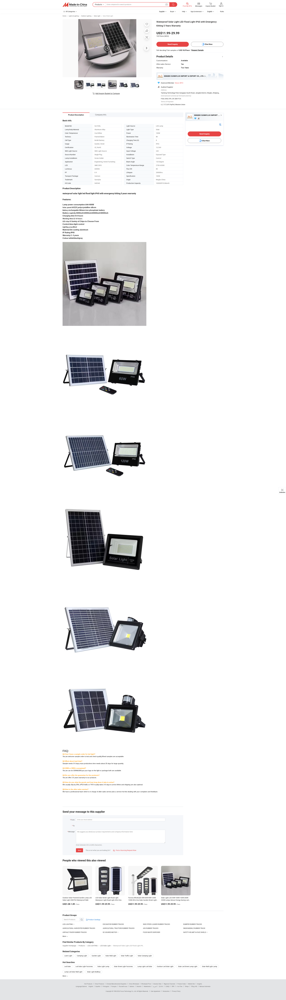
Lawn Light (68, 956)
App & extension (196, 11)
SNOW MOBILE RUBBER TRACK (194, 928)
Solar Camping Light (145, 956)
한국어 (161, 986)
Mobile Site (191, 984)
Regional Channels (169, 984)
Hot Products (88, 984)
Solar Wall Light (110, 956)
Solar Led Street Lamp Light (187, 966)
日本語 (167, 986)
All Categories (70, 11)
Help (183, 11)
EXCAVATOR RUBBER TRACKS (113, 924)
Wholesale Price (146, 984)
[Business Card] (220, 124)
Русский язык (123, 986)
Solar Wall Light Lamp (209, 966)
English (91, 986)
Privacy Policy (176, 991)
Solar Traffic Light (127, 956)
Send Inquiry (173, 44)
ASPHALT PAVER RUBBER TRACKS (75, 932)
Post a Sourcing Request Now (124, 850)
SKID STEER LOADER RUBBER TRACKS (156, 924)
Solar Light (97, 16)
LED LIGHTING (68, 924)
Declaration (166, 991)
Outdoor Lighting (86, 16)
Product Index (181, 984)
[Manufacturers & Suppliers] (75, 4)
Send (79, 850)
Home (64, 16)
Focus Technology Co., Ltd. (128, 991)
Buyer (172, 11)
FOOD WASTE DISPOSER (151, 932)
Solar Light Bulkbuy (93, 972)
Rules (222, 11)
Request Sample (197, 50)
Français (114, 986)
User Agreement (155, 991)
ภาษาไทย (179, 986)
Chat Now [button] (208, 44)
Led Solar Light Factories (84, 966)
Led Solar (67, 966)
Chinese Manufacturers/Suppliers (116, 984)
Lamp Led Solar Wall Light (73, 972)
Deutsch (139, 986)
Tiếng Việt (194, 986)
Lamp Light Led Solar (144, 966)
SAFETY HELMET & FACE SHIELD (194, 932)
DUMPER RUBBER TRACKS (192, 924)
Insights (199, 984)
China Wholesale (134, 984)
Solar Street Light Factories (123, 966)
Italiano (132, 986)
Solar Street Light (108, 16)
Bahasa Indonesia (205, 986)
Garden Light (96, 956)
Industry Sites (157, 984)
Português (106, 986)
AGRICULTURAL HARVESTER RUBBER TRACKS (79, 928)
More (64, 976)
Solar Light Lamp (103, 966)
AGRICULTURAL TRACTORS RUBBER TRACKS (118, 928)
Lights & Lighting (74, 16)
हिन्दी (173, 986)
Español (97, 986)
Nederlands (147, 986)
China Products (99, 984)
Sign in (221, 6)
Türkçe (187, 986)
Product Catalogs (94, 920)
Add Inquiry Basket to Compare (107, 93)
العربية (155, 986)
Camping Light (82, 956)
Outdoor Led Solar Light (165, 966)
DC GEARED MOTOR (110, 932)
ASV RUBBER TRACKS (150, 928)
